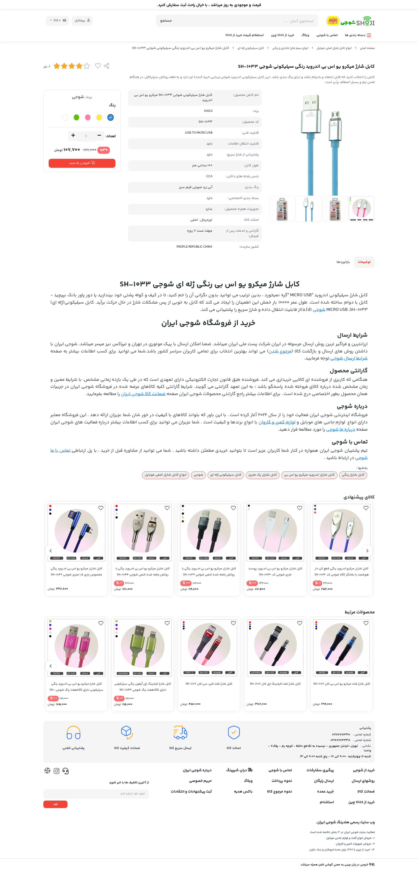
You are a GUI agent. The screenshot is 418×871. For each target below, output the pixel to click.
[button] (367, 550)
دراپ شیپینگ (237, 770)
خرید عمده (325, 792)
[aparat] (47, 772)
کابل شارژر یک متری (262, 475)
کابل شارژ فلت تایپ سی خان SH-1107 (209, 684)
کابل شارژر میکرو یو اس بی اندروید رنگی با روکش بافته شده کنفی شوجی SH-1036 (209, 571)
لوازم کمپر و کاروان (277, 422)
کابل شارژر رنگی (353, 475)
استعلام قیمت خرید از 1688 (244, 35)
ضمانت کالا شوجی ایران (143, 393)
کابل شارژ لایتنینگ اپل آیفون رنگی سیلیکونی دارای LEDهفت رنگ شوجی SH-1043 (142, 687)
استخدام (327, 802)
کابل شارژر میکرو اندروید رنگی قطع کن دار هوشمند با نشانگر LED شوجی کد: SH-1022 (341, 571)
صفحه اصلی (367, 48)
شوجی (78, 97)
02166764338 (340, 740)
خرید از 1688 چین (282, 35)
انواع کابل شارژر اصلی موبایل (334, 48)
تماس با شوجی (327, 35)
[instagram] (56, 772)
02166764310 (341, 734)
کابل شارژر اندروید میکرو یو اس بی (309, 475)
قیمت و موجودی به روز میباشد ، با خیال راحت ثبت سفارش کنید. (209, 5)
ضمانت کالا (366, 792)
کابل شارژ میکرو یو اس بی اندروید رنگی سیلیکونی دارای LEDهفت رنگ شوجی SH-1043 (76, 687)
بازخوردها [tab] (343, 262)
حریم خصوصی (200, 781)
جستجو (166, 21)
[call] (65, 772)
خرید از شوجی (364, 770)
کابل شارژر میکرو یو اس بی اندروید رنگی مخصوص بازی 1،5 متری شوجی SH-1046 (76, 571)
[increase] (73, 136)
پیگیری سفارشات (320, 770)
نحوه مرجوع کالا (279, 792)
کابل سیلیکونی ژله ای (251, 48)
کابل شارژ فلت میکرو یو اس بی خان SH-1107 (341, 684)
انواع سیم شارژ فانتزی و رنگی (290, 48)
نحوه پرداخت (282, 781)
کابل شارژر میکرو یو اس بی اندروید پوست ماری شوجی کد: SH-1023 (275, 571)
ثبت (55, 804)
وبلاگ (305, 35)
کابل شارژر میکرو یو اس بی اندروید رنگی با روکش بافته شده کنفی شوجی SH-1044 (143, 571)
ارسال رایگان (324, 781)
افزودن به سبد (80, 163)
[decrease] (99, 136)
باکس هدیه (243, 792)
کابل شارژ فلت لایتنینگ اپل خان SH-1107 (275, 684)
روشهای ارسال (363, 781)
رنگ (112, 105)
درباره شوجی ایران (197, 770)
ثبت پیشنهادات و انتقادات (191, 792)
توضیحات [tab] (364, 262)
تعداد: (110, 136)
